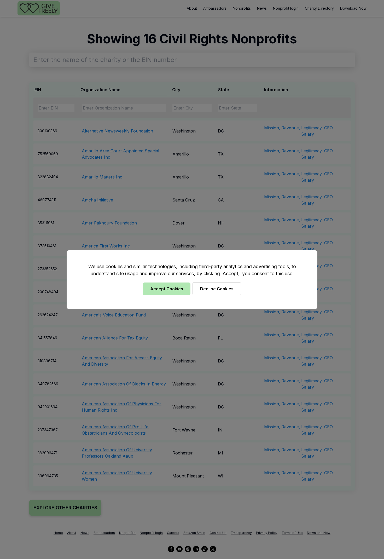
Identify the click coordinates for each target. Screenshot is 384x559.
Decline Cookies (217, 288)
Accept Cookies (166, 288)
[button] (192, 279)
